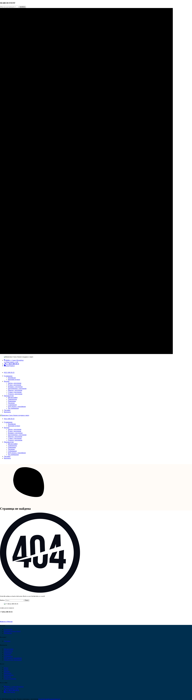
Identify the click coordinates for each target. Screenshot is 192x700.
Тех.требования (13, 408)
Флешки (7, 671)
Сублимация (12, 405)
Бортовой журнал (14, 379)
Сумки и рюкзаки (10, 678)
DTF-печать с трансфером (17, 406)
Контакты (7, 412)
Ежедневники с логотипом (17, 388)
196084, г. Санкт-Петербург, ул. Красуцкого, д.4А (14, 361)
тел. (12, 364)
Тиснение (11, 403)
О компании (8, 376)
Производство (9, 396)
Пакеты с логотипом (15, 390)
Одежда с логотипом (15, 394)
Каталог (7, 381)
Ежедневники (9, 675)
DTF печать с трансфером (13, 658)
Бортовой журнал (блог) (12, 631)
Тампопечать (12, 399)
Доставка (7, 410)
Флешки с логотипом (15, 387)
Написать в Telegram (6, 621)
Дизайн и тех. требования (13, 660)
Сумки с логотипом (15, 392)
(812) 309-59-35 (9, 372)
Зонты (6, 669)
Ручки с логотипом (14, 385)
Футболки (7, 677)
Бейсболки (7, 673)
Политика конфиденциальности (49, 699)
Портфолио (12, 378)
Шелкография (12, 397)
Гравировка (12, 401)
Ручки (6, 668)
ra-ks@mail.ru (10, 366)
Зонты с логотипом (14, 383)
